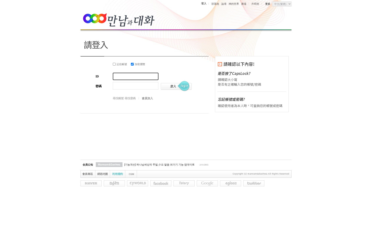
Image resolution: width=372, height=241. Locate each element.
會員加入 (147, 98)
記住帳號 (122, 64)
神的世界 (234, 3)
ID (97, 76)
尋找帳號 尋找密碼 (124, 98)
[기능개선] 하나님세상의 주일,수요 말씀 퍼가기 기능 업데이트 (159, 164)
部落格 (215, 3)
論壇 (223, 3)
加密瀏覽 (140, 64)
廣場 (243, 3)
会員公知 (88, 164)
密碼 (99, 86)
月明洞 (255, 3)
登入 (203, 3)
